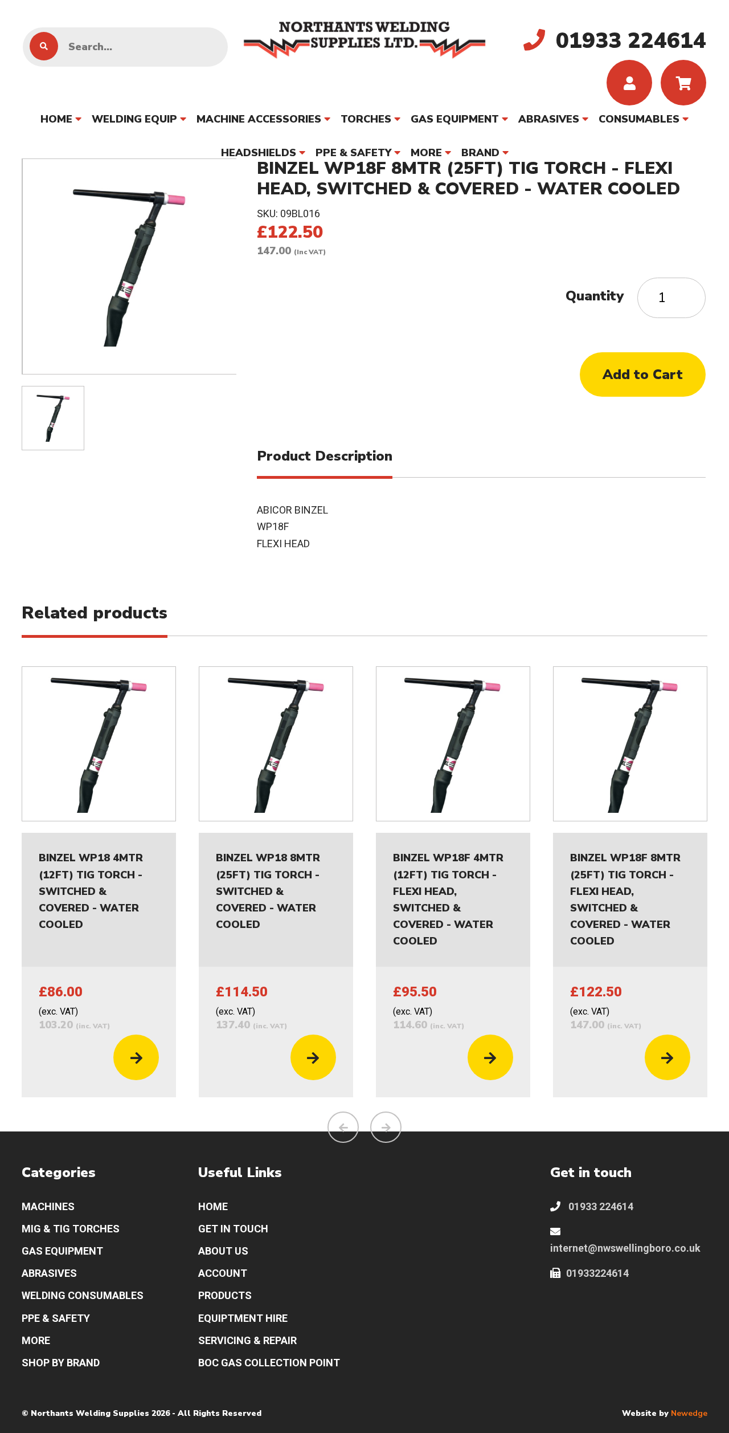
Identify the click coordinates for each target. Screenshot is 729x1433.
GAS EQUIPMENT (455, 119)
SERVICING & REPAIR (247, 1340)
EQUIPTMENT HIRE (243, 1318)
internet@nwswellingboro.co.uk (625, 1248)
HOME (56, 119)
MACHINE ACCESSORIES (258, 119)
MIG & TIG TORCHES (71, 1229)
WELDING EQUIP (134, 119)
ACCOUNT (222, 1273)
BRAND (480, 153)
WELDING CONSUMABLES (83, 1295)
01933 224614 (599, 1206)
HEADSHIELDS (258, 153)
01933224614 (597, 1273)
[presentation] (343, 1127)
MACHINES (48, 1206)
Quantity (595, 296)
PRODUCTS (225, 1295)
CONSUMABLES (639, 119)
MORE (426, 153)
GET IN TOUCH (233, 1229)
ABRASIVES (548, 119)
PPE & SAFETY (353, 153)
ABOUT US (223, 1251)
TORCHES (366, 119)
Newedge (689, 1413)
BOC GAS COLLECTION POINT (269, 1363)
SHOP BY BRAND (61, 1363)
